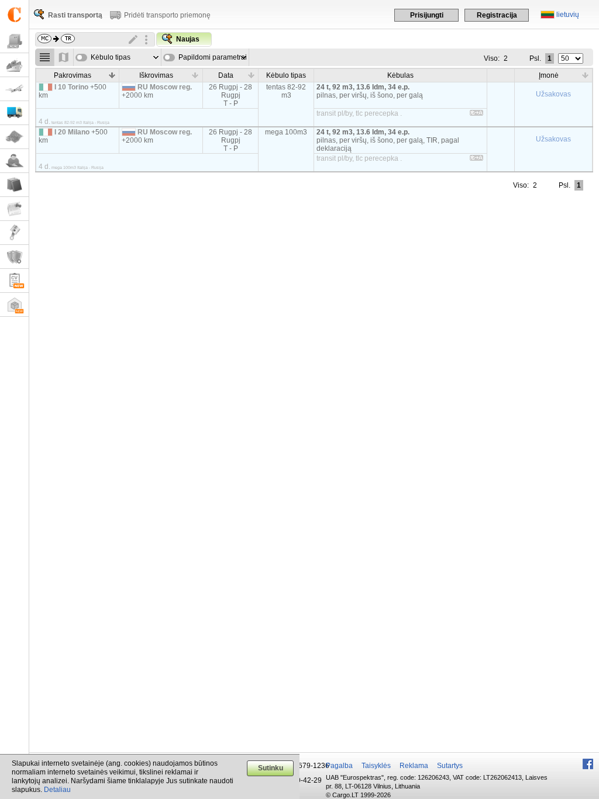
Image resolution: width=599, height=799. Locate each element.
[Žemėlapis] (14, 137)
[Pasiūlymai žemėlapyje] (64, 57)
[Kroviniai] (14, 41)
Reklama (414, 766)
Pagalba (339, 766)
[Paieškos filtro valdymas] (146, 40)
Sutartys (450, 766)
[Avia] (14, 89)
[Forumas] (14, 161)
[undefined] (476, 114)
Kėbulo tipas (110, 57)
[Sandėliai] (14, 305)
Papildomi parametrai (212, 57)
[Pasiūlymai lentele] (44, 57)
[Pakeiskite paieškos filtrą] (133, 40)
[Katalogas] (14, 185)
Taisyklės (376, 766)
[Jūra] (14, 65)
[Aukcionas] (14, 233)
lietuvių (567, 15)
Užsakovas (553, 94)
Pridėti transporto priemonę (167, 15)
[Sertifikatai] (14, 257)
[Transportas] (14, 113)
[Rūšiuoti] (111, 74)
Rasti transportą (75, 15)
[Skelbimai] (14, 209)
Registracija (497, 15)
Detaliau (57, 790)
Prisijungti (426, 15)
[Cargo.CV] (14, 281)
